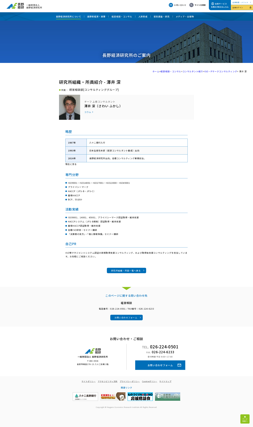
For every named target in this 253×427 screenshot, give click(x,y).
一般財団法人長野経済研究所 (34, 6)
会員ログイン (237, 7)
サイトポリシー (89, 381)
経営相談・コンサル (122, 16)
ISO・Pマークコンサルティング (220, 71)
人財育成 (142, 16)
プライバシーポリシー (130, 381)
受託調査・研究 (162, 16)
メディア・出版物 (185, 16)
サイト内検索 (200, 5)
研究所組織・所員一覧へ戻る (126, 270)
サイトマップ (165, 381)
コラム (87, 112)
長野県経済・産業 (96, 16)
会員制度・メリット (240, 2)
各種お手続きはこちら (220, 7)
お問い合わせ (180, 5)
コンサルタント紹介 (193, 71)
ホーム (155, 71)
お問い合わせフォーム (126, 317)
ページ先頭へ (245, 420)
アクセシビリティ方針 (108, 381)
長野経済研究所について (68, 16)
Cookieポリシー (149, 381)
